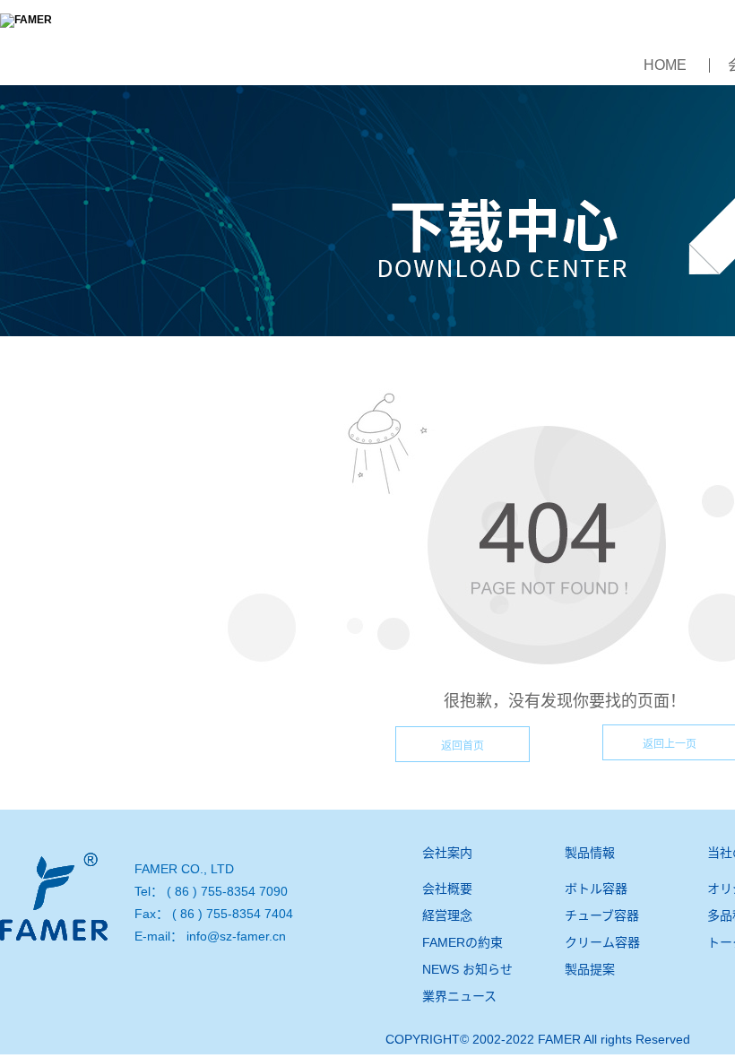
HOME (665, 65)
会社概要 (447, 888)
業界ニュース (459, 996)
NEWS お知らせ (467, 969)
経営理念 (447, 915)
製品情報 (590, 853)
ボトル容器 (596, 888)
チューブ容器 (602, 915)
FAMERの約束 (462, 942)
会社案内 (447, 853)
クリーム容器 (602, 942)
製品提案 (590, 969)
